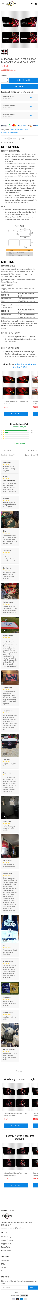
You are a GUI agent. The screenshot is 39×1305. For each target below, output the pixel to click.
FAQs (3, 1264)
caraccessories (22, 130)
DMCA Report (15, 1296)
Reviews (4, 1271)
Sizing (3, 1267)
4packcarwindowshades (9, 132)
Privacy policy (6, 1237)
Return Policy (5, 1247)
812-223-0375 (6, 1225)
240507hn (13, 130)
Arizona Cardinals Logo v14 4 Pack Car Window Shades (16, 403)
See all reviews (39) (19, 427)
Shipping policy (6, 1244)
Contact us (5, 1261)
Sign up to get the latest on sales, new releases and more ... (19, 1282)
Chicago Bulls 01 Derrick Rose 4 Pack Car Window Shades (15, 1115)
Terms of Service (7, 1240)
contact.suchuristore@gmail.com (12, 1228)
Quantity (4, 75)
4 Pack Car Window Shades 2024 (24, 366)
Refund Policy (6, 1250)
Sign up (33, 1287)
